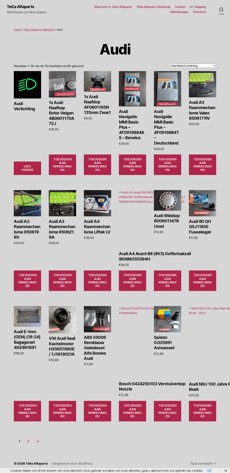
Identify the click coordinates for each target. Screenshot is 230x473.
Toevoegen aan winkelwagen (62, 165)
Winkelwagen (179, 12)
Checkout (199, 12)
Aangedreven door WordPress (72, 463)
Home (17, 29)
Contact (180, 7)
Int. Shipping (198, 7)
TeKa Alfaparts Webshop (153, 7)
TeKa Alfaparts (20, 7)
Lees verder (27, 168)
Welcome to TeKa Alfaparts (113, 7)
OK (209, 470)
